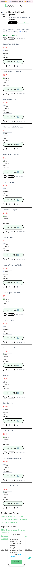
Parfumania (5, 522)
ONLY (3, 530)
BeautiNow (5, 516)
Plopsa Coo (5, 539)
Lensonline (16, 530)
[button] (5, 38)
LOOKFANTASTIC (7, 533)
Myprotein (4, 536)
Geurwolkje (17, 519)
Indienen (13, 23)
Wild (16, 522)
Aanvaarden (16, 562)
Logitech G (25, 530)
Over (2, 550)
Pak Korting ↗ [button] (13, 62)
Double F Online (6, 519)
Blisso (11, 516)
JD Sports (9, 530)
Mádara (24, 519)
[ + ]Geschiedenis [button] (20, 38)
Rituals (12, 522)
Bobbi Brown (18, 516)
